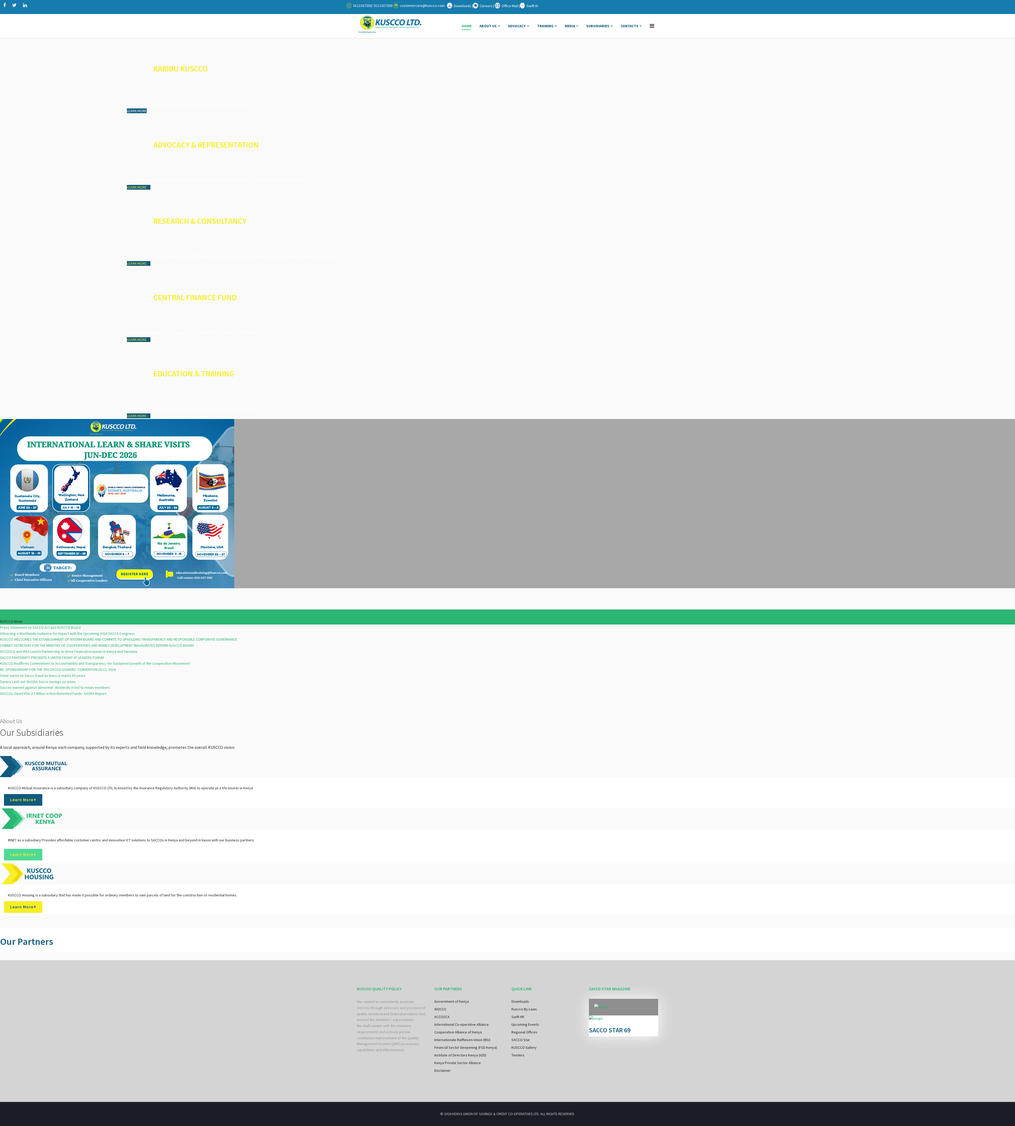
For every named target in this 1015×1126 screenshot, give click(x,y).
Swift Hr (532, 5)
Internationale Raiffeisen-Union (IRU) (462, 1039)
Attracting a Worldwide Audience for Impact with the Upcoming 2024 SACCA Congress (67, 633)
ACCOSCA (442, 1016)
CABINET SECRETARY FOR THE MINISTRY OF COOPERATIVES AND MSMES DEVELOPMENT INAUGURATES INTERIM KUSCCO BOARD (97, 645)
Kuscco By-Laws (524, 1009)
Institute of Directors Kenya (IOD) (460, 1055)
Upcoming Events (525, 1024)
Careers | (487, 5)
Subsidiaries (597, 26)
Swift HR (517, 1016)
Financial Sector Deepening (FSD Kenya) (465, 1047)
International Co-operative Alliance (461, 1024)
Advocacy (517, 26)
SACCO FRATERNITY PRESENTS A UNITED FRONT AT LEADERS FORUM (52, 657)
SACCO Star (520, 1039)
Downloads (520, 1001)
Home (467, 26)
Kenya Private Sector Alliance (457, 1062)
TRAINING (545, 26)
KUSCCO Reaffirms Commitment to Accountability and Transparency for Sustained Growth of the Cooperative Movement (95, 663)
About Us (488, 26)
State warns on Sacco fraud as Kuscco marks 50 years (42, 675)
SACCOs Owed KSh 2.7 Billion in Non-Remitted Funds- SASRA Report (53, 693)
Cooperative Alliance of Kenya (458, 1032)
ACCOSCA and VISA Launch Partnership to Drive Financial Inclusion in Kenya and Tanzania (68, 651)
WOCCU (440, 1009)
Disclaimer (442, 1070)
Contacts (629, 26)
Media (570, 26)
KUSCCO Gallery (524, 1047)
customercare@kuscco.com (422, 5)
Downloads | (463, 5)
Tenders (517, 1055)
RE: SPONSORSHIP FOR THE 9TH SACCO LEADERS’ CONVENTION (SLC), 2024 (58, 669)
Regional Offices (524, 1032)
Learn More (22, 799)
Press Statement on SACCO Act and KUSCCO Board (40, 627)
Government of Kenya (451, 1001)
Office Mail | (511, 5)
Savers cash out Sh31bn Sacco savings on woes (38, 681)
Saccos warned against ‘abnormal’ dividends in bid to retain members (55, 687)
